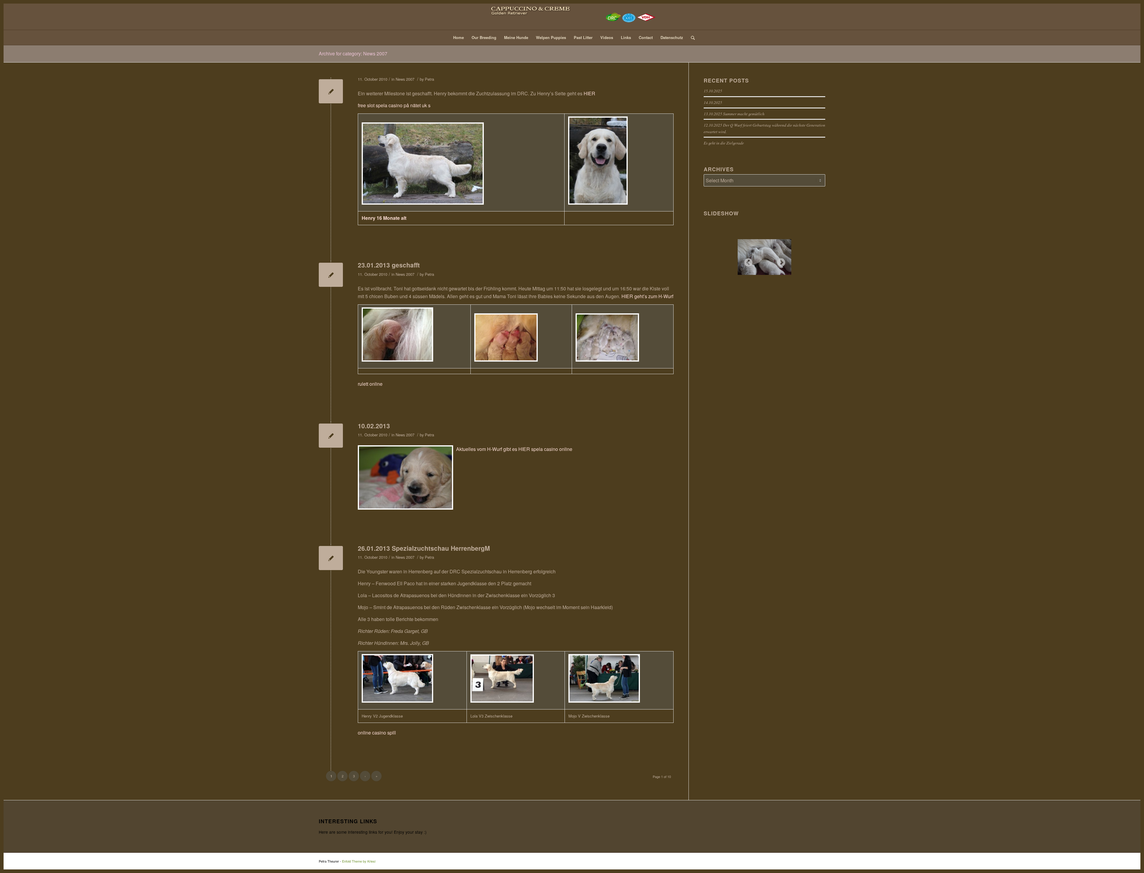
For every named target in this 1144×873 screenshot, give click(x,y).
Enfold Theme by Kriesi (358, 861)
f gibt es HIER (515, 449)
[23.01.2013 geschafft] (331, 275)
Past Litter (583, 37)
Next (779, 261)
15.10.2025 (713, 91)
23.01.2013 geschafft (389, 264)
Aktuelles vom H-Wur (478, 449)
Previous (747, 261)
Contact (646, 37)
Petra (429, 79)
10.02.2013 (374, 425)
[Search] (691, 37)
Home (458, 37)
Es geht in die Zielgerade (724, 143)
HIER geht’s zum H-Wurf (647, 296)
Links (626, 37)
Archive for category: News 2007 (353, 53)
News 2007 (405, 79)
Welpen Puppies (551, 37)
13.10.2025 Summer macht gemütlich (734, 113)
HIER (589, 93)
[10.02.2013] (331, 436)
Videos (606, 37)
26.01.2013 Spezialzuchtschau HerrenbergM (424, 548)
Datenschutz (671, 37)
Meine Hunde (516, 37)
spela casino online (551, 449)
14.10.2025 (713, 102)
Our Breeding (484, 37)
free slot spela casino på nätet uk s (394, 105)
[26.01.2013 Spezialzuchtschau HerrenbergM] (331, 558)
